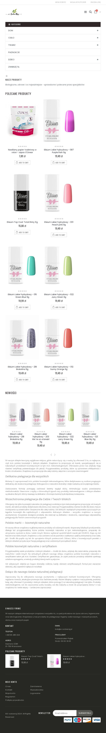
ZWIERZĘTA (13, 66)
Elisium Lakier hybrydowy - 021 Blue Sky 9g (65, 437)
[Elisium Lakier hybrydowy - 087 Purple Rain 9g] (59, 120)
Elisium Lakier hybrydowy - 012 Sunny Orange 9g (58, 368)
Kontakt (8, 690)
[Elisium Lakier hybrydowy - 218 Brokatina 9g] (22, 337)
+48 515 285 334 (12, 635)
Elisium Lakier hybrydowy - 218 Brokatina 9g (22, 368)
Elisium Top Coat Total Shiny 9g (22, 222)
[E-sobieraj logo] (13, 10)
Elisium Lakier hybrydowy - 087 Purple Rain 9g (59, 151)
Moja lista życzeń (78, 2)
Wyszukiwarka (36, 690)
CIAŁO (11, 37)
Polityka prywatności (14, 700)
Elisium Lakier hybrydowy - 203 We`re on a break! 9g (16, 438)
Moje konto (60, 2)
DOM (10, 30)
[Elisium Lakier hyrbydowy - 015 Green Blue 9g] (22, 265)
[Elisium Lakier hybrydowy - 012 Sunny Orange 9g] (59, 337)
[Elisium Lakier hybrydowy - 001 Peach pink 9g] (59, 192)
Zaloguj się (96, 2)
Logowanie (35, 693)
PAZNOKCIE (14, 52)
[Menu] (85, 12)
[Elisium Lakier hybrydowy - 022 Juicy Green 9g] (59, 265)
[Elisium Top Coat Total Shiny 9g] (22, 192)
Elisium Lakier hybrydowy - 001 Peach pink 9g (58, 223)
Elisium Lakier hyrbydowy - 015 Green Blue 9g (22, 295)
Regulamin (10, 696)
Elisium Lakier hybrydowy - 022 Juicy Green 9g (59, 295)
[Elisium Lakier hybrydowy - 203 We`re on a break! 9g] (16, 414)
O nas (8, 686)
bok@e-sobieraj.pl (63, 629)
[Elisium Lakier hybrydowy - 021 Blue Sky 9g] (65, 414)
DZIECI (11, 59)
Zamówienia (36, 686)
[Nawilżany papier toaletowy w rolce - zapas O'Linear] (22, 120)
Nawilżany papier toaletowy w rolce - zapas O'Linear (22, 151)
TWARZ (11, 45)
